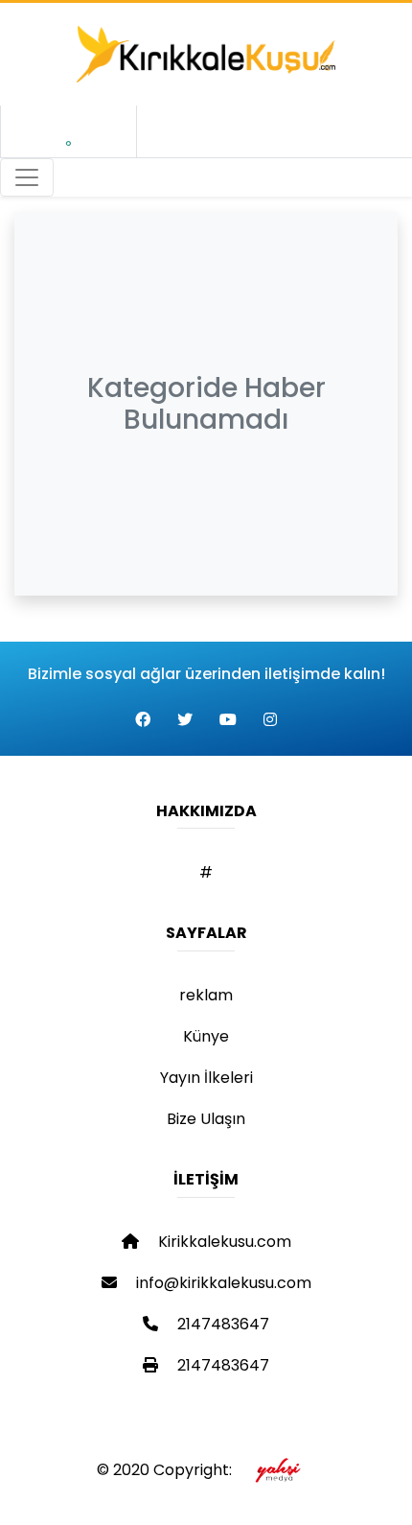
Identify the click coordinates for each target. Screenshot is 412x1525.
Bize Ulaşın (206, 1119)
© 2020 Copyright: (168, 1470)
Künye (206, 1036)
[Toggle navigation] (27, 177)
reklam (206, 995)
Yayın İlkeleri (206, 1078)
